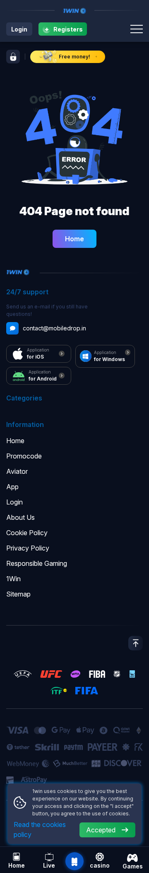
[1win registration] (13, 56)
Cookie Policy (27, 533)
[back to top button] (135, 643)
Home (74, 239)
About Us (20, 517)
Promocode (24, 456)
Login (19, 29)
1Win (13, 579)
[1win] (74, 10)
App (12, 487)
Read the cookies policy (40, 829)
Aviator (17, 471)
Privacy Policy (27, 548)
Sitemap (18, 594)
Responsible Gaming (36, 563)
